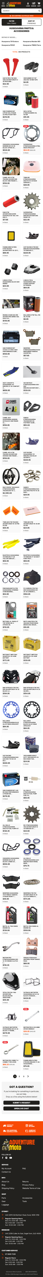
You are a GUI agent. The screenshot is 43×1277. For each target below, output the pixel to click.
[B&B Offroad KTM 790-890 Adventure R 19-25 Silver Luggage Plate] (32, 676)
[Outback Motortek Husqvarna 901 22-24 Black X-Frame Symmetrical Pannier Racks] (11, 1016)
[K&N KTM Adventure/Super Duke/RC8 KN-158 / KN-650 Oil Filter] (11, 201)
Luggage (5, 1205)
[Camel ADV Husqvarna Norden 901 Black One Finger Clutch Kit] (11, 406)
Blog (3, 1185)
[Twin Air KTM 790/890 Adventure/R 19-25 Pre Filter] (11, 511)
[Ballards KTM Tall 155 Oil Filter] (32, 304)
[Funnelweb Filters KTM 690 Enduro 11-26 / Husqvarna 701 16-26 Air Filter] (32, 1049)
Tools (24, 1201)
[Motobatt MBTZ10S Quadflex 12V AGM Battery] (32, 643)
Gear (4, 1201)
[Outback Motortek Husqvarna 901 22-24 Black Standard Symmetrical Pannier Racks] (32, 981)
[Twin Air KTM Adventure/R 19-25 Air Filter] (32, 511)
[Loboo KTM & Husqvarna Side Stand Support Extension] (32, 269)
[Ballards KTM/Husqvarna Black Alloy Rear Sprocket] (32, 709)
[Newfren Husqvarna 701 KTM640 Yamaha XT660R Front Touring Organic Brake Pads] (11, 882)
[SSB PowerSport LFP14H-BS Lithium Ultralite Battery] (11, 100)
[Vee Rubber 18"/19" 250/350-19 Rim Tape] (32, 67)
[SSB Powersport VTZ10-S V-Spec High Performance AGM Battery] (11, 337)
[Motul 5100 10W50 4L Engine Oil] (32, 915)
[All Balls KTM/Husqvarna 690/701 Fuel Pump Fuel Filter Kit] (32, 779)
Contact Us (6, 1172)
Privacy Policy (28, 1185)
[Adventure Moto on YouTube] (11, 1158)
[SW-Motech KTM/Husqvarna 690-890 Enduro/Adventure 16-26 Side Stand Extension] (32, 371)
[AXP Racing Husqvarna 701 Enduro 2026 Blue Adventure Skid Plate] (32, 441)
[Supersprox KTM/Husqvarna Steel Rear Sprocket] (32, 133)
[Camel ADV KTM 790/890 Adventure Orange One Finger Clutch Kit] (11, 441)
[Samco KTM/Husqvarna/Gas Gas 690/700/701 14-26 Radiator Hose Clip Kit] (32, 476)
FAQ (24, 1168)
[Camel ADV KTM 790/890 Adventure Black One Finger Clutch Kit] (11, 166)
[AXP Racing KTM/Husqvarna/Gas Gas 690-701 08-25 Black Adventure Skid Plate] (11, 744)
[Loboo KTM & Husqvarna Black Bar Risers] (11, 269)
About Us (5, 1181)
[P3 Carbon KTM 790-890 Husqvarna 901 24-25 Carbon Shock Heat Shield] (32, 577)
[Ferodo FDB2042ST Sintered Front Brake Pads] (32, 946)
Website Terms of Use (31, 1188)
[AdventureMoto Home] (18, 1145)
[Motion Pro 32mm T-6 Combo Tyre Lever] (11, 1049)
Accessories (27, 1198)
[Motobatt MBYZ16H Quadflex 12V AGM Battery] (11, 643)
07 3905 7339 (10, 1254)
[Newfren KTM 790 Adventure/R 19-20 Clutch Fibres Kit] (32, 882)
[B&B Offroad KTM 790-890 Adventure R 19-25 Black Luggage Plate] (11, 676)
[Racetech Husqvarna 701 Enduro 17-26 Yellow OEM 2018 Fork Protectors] (11, 544)
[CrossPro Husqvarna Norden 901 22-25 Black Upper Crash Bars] (11, 133)
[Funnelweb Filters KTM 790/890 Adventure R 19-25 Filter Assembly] (11, 236)
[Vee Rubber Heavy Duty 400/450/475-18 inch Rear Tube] (32, 744)
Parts (4, 1198)
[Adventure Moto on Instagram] (6, 1158)
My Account (6, 1168)
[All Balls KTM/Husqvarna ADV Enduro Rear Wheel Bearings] (32, 847)
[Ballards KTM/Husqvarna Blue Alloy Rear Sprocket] (11, 709)
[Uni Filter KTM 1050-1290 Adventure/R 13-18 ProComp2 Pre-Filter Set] (11, 67)
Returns (25, 1181)
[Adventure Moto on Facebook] (3, 1158)
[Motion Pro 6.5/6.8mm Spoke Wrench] (32, 1016)
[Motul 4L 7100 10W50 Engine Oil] (11, 915)
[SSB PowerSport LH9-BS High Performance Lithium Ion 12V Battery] (11, 779)
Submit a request (21, 1103)
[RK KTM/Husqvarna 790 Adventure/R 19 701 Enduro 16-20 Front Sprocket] (32, 814)
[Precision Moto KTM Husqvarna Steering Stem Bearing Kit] (11, 577)
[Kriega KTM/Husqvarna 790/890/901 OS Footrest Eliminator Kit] (32, 406)
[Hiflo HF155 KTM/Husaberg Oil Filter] (32, 100)
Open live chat (21, 1108)
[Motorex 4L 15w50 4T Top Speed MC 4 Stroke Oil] (11, 610)
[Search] (39, 10)
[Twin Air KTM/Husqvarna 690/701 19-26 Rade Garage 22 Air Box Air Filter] (32, 166)
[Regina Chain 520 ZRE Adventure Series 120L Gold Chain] (11, 304)
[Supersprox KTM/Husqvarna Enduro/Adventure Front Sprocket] (32, 201)
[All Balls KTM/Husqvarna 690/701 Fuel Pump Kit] (11, 814)
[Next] (28, 1076)
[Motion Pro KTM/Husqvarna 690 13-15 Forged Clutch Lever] (11, 946)
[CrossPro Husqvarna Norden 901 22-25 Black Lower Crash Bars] (11, 847)
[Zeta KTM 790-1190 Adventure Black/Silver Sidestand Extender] (11, 981)
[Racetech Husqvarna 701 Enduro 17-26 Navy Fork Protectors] (32, 544)
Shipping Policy (8, 1188)
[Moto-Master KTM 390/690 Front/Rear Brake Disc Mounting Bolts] (32, 610)
